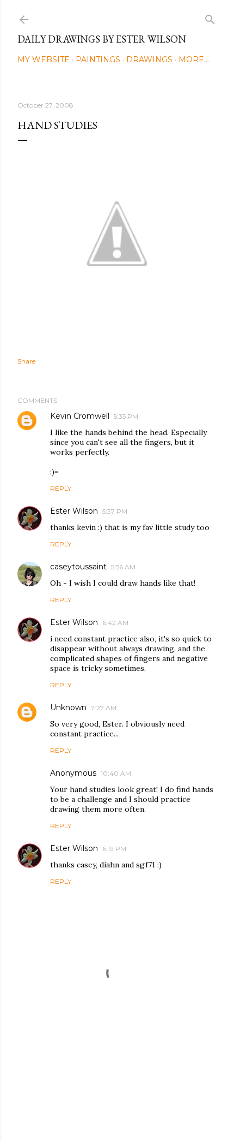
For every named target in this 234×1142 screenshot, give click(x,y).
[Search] (210, 17)
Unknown (68, 707)
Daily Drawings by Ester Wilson (101, 39)
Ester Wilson (74, 511)
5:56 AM (123, 567)
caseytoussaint (78, 567)
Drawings (149, 59)
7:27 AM (103, 708)
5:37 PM (114, 511)
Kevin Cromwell (79, 416)
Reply (60, 488)
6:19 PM (114, 848)
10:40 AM (116, 773)
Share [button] (26, 361)
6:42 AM (115, 622)
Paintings (98, 59)
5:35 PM (126, 416)
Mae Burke (146, 1111)
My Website (43, 59)
